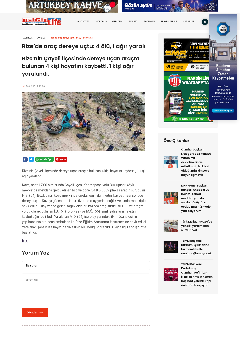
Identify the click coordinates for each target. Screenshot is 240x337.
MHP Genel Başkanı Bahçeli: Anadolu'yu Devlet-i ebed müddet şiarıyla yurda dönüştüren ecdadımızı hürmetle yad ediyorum (196, 198)
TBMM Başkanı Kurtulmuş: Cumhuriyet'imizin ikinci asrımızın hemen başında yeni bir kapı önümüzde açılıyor (197, 274)
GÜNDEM (117, 21)
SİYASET (133, 21)
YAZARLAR (188, 21)
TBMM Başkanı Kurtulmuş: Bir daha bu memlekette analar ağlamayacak (196, 247)
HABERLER (27, 38)
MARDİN (100, 21)
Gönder (32, 312)
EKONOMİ (149, 21)
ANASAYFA (83, 21)
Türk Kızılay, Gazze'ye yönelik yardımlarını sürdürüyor (196, 226)
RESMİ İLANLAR (169, 21)
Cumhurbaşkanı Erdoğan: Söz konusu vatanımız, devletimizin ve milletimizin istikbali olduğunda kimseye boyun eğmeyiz (196, 162)
